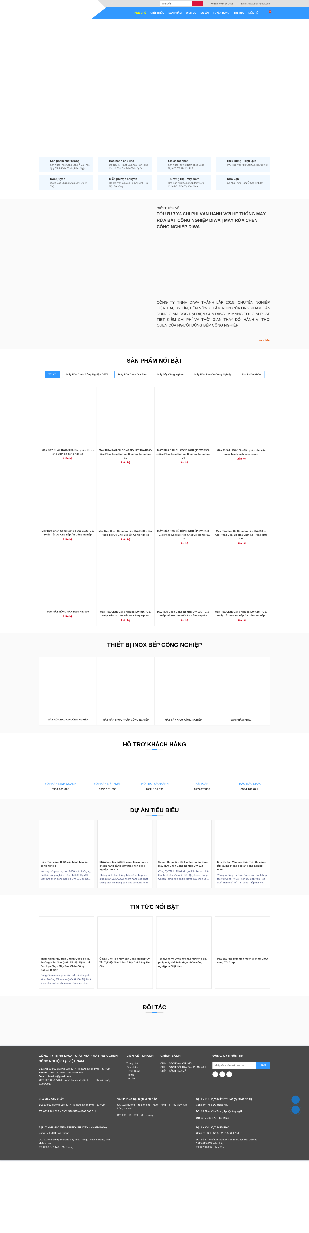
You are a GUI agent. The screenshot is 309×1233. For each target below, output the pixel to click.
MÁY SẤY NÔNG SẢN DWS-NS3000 (68, 611)
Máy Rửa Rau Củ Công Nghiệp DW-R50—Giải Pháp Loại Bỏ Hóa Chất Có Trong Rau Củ (241, 535)
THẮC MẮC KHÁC (249, 783)
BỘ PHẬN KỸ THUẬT (108, 783)
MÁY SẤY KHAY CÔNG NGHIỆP (183, 719)
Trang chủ (138, 12)
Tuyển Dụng (221, 12)
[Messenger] (229, 1074)
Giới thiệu (157, 12)
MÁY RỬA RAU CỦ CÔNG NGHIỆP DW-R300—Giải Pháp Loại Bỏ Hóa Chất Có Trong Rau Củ (183, 454)
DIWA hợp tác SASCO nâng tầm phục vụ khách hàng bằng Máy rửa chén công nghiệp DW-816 (123, 866)
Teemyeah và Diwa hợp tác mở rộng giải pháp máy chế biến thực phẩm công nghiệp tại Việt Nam (182, 962)
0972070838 (202, 789)
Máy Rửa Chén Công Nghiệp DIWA (87, 374)
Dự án (204, 12)
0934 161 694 (107, 789)
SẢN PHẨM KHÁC (241, 719)
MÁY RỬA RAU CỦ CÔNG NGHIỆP (68, 719)
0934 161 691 (155, 789)
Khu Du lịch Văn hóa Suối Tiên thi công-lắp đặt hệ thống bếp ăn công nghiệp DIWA (241, 866)
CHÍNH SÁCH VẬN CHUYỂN (176, 1063)
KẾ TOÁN (202, 783)
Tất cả (52, 374)
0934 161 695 (60, 789)
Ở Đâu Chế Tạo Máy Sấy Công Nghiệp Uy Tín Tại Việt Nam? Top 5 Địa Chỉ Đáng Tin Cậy (124, 962)
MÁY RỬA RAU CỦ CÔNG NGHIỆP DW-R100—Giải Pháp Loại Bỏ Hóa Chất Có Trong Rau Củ (183, 535)
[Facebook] (222, 1074)
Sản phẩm (175, 12)
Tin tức (239, 12)
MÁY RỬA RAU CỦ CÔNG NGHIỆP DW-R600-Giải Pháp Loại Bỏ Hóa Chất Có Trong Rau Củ (125, 454)
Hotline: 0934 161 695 (221, 3)
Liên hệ (253, 12)
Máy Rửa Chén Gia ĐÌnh (132, 374)
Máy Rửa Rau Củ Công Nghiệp (213, 374)
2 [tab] (149, 143)
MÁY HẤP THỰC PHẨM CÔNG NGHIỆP (126, 719)
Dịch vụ (191, 12)
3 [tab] (156, 143)
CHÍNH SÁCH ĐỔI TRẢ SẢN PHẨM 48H (183, 1067)
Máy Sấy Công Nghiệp (170, 374)
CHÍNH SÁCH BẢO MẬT (174, 1070)
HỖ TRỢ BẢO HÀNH (155, 783)
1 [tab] (145, 143)
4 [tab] (163, 143)
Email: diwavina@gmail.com (255, 3)
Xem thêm (264, 340)
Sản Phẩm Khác (251, 374)
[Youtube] (215, 1074)
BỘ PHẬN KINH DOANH (61, 783)
